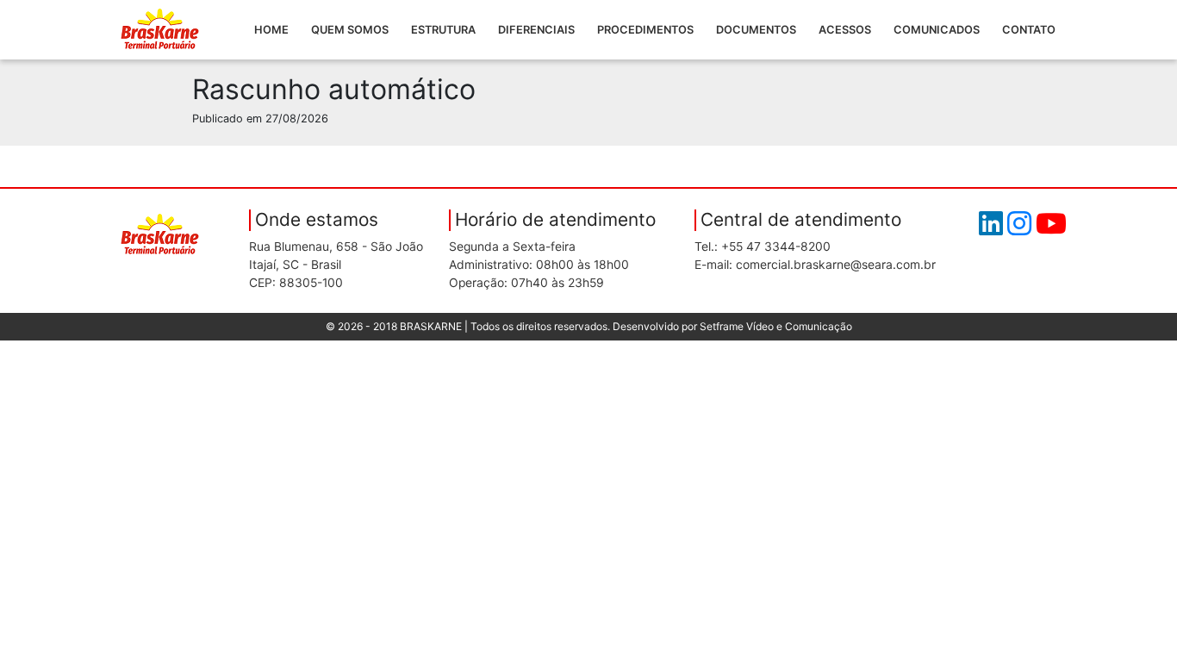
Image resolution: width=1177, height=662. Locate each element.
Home (271, 29)
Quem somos (350, 29)
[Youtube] (1051, 228)
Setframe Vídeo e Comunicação (776, 326)
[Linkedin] (993, 228)
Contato (1029, 29)
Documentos (756, 29)
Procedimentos (645, 29)
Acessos (845, 29)
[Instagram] (1021, 228)
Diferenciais (536, 29)
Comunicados (937, 29)
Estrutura (443, 29)
